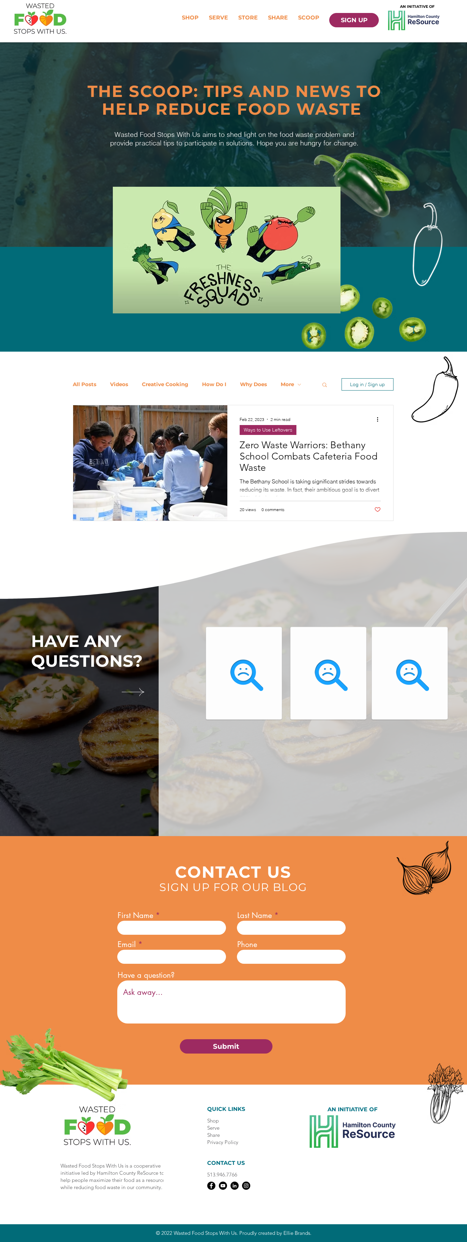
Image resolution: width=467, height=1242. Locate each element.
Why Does (253, 384)
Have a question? (146, 975)
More (287, 384)
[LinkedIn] (234, 1186)
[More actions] (380, 419)
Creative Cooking (165, 384)
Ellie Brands (296, 1233)
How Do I (214, 384)
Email (127, 944)
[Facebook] (211, 1186)
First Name (135, 915)
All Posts (84, 384)
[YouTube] (223, 1186)
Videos (119, 384)
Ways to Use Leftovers (268, 430)
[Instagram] (246, 1186)
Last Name (254, 915)
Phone (247, 944)
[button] (324, 385)
